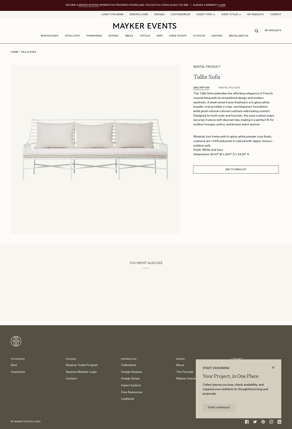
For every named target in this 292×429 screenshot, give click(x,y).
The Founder (185, 372)
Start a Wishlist (219, 407)
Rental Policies (229, 87)
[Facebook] (247, 422)
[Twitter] (255, 422)
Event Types (204, 14)
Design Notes (130, 378)
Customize (18, 372)
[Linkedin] (279, 422)
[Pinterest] (263, 422)
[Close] (275, 365)
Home (14, 52)
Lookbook (127, 399)
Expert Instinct (131, 385)
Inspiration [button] (128, 359)
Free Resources (131, 392)
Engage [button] (71, 359)
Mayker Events (24, 421)
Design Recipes (131, 372)
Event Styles (229, 14)
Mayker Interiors (187, 378)
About (180, 365)
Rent (14, 365)
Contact (71, 378)
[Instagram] (271, 422)
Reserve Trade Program (82, 365)
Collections (128, 365)
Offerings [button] (18, 359)
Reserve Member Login (81, 372)
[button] (72, 36)
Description (201, 87)
